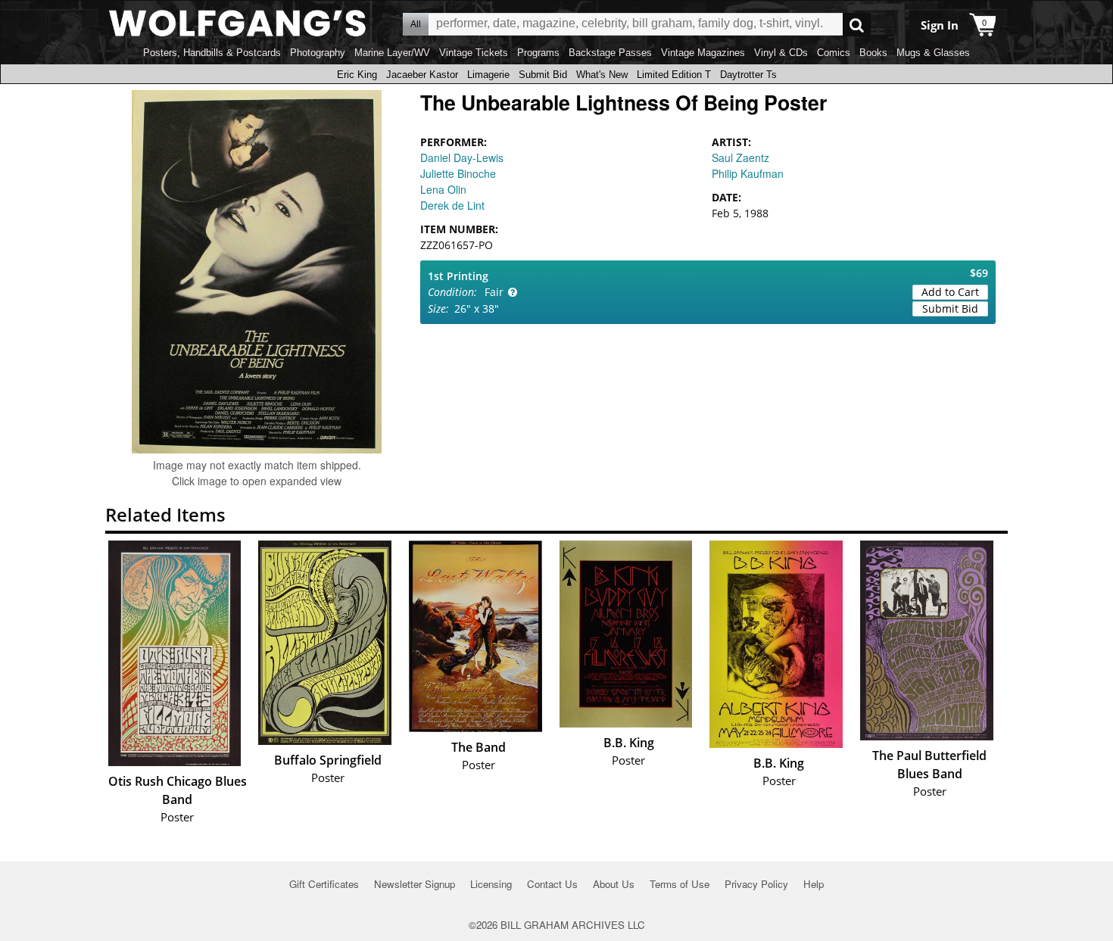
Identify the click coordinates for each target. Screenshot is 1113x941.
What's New (602, 74)
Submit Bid (543, 74)
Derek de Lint (452, 205)
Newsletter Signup (414, 883)
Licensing (491, 883)
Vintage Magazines (703, 52)
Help (813, 883)
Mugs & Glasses (933, 52)
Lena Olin (443, 189)
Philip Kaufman (748, 173)
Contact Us (552, 883)
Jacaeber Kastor (422, 74)
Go (857, 24)
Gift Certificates (324, 883)
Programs (538, 52)
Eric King (357, 74)
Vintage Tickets (473, 52)
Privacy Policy (756, 883)
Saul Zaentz (740, 157)
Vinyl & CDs (781, 52)
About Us (613, 883)
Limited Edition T (674, 74)
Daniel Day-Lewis (462, 157)
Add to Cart (950, 292)
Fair (494, 292)
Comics (833, 52)
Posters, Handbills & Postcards (212, 52)
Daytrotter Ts (748, 74)
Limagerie (488, 74)
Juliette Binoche (458, 173)
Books (873, 52)
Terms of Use (679, 883)
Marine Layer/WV (392, 52)
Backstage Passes (610, 52)
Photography (317, 52)
